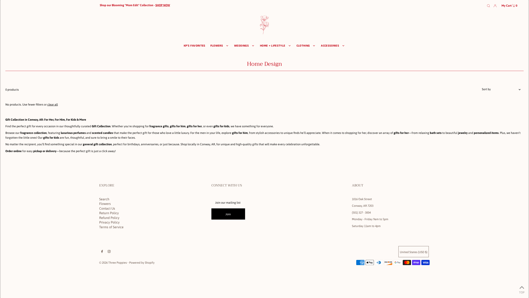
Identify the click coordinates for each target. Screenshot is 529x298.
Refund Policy (109, 218)
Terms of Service (111, 227)
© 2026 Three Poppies (113, 262)
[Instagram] (109, 252)
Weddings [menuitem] (241, 46)
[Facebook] (102, 252)
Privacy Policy (109, 222)
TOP (521, 292)
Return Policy (109, 213)
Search (104, 199)
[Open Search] (488, 5)
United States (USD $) (413, 252)
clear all (52, 104)
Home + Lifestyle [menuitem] (272, 46)
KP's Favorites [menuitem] (194, 46)
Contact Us (107, 208)
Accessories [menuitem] (330, 46)
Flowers (105, 203)
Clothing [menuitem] (303, 46)
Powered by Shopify (142, 262)
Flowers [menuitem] (216, 46)
